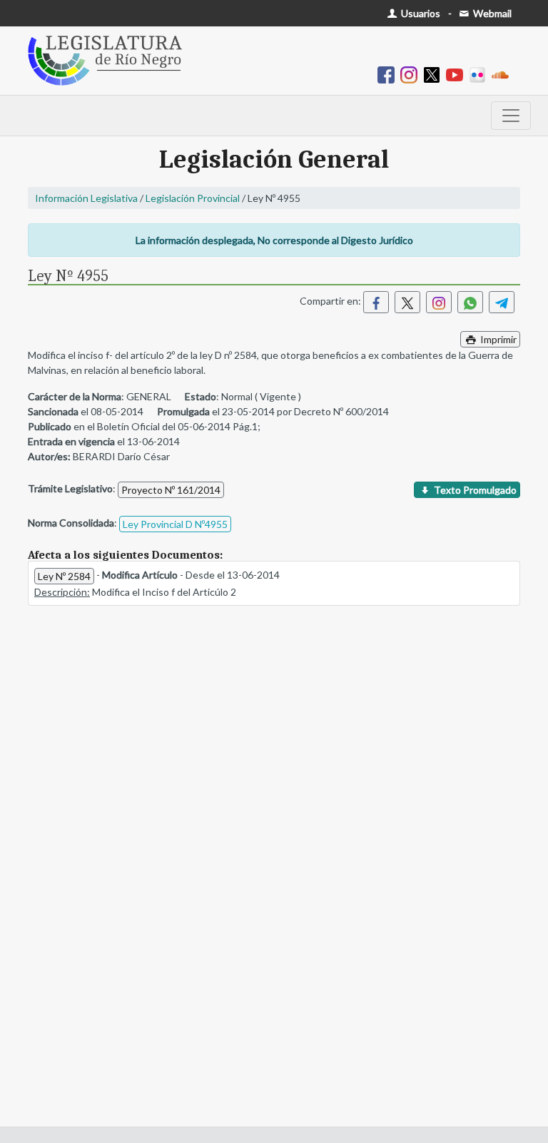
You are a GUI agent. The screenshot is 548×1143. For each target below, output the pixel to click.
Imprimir (497, 339)
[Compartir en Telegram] (501, 302)
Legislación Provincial (193, 198)
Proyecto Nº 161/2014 (170, 490)
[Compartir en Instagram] (439, 302)
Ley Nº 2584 (64, 576)
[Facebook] (388, 74)
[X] (434, 74)
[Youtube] (457, 74)
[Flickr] (480, 74)
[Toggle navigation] (511, 115)
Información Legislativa (86, 198)
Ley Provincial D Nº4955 (175, 524)
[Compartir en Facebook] (376, 302)
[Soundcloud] (503, 74)
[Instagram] (411, 74)
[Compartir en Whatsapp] (470, 302)
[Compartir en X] (407, 302)
